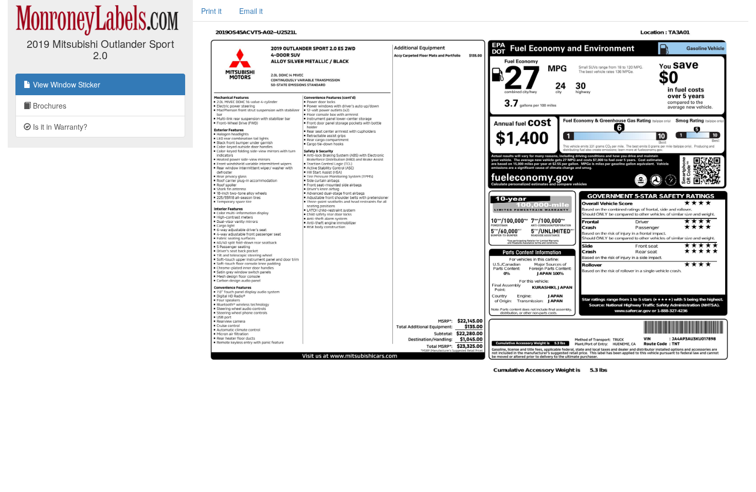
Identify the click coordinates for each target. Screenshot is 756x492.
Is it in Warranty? (59, 126)
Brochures (48, 105)
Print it (211, 11)
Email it (251, 11)
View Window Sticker (65, 84)
